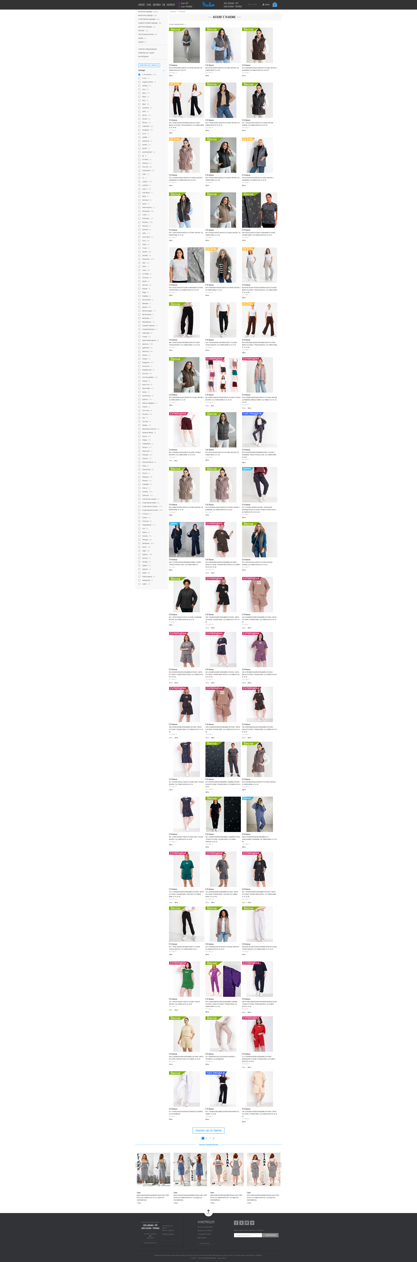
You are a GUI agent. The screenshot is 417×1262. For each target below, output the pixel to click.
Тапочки (145, 521)
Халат (144, 547)
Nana (144, 204)
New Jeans (146, 211)
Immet (144, 145)
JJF (143, 156)
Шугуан (145, 569)
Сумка (144, 517)
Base (144, 93)
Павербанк (146, 444)
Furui (144, 134)
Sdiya (144, 244)
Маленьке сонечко (149, 429)
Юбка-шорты (147, 576)
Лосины (145, 414)
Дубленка (145, 348)
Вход (267, 5)
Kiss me (145, 167)
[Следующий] (214, 1138)
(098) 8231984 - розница (233, 6)
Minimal (145, 200)
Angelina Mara (147, 82)
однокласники (241, 1223)
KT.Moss (145, 159)
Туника (145, 536)
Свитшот (145, 495)
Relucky (145, 222)
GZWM (144, 137)
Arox (144, 89)
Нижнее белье (147, 433)
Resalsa (145, 226)
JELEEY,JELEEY (147, 152)
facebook (236, 1223)
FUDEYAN (145, 126)
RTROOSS (145, 218)
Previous (138, 1165)
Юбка (144, 573)
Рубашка (145, 477)
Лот (143, 418)
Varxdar (145, 255)
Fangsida (145, 130)
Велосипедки (147, 311)
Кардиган (146, 362)
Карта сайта (222, 1258)
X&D (143, 263)
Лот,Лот (145, 421)
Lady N (144, 182)
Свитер (145, 492)
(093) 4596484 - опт (231, 3)
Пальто (145, 447)
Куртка (144, 399)
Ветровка (145, 318)
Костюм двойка (148, 377)
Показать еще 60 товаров (209, 1130)
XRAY (144, 266)
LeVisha (145, 185)
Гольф (144, 337)
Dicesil (144, 119)
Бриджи (145, 303)
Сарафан (145, 484)
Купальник (146, 396)
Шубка (144, 565)
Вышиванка (146, 322)
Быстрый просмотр (187, 49)
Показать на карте (168, 1234)
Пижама (145, 455)
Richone (145, 230)
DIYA (144, 111)
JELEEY (144, 148)
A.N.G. (144, 78)
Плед (144, 466)
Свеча (144, 488)
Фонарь (145, 540)
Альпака (145, 278)
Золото (144, 355)
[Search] (198, 1243)
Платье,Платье (147, 462)
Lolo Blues (146, 193)
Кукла (144, 392)
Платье (145, 458)
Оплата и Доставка (205, 1227)
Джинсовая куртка (149, 340)
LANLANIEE (146, 170)
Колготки (145, 366)
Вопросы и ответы (205, 1230)
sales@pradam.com (150, 1243)
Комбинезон (147, 370)
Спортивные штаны (149, 506)
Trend (144, 248)
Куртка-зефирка (148, 403)
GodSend (145, 141)
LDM (144, 174)
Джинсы (145, 344)
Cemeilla (145, 108)
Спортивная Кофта (149, 503)
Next (279, 1165)
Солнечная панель (149, 499)
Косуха (144, 381)
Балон (144, 281)
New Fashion (147, 207)
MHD (144, 196)
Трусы (144, 532)
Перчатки (146, 451)
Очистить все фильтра (149, 65)
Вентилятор (146, 314)
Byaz (144, 104)
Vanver (144, 252)
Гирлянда (146, 333)
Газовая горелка (148, 325)
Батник (145, 285)
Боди (144, 292)
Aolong (144, 86)
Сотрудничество (204, 1234)
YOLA (144, 270)
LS (143, 178)
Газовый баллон (148, 329)
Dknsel (144, 122)
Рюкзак (145, 481)
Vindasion (146, 259)
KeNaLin (145, 163)
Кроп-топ (145, 385)
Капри (144, 359)
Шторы (145, 562)
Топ (143, 528)
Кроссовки (146, 388)
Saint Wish (146, 237)
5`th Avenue (146, 74)
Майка (144, 425)
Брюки (144, 307)
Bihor (144, 97)
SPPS (144, 233)
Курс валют (202, 1238)
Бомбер (145, 296)
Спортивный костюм (150, 510)
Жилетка (145, 351)
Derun (144, 115)
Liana (144, 189)
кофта (144, 584)
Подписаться (270, 1235)
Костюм (145, 373)
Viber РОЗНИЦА (186, 6)
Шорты (145, 554)
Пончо (144, 473)
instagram (247, 1223)
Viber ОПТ (184, 3)
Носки (144, 436)
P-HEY (144, 215)
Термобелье (146, 525)
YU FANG (145, 274)
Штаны (145, 558)
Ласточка (145, 410)
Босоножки (146, 300)
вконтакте (252, 1223)
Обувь (144, 440)
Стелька (145, 514)
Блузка (144, 289)
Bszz (144, 100)
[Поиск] (246, 4)
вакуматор (146, 580)
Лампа (144, 407)
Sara (144, 241)
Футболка (145, 543)
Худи (144, 551)
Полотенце (146, 469)
